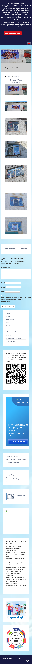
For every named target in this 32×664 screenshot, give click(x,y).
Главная (8, 313)
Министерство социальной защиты (16, 459)
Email (3, 287)
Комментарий (5, 267)
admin (8, 76)
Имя (3, 283)
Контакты (8, 322)
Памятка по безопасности (13, 462)
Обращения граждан (12, 331)
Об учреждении (10, 341)
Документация (10, 319)
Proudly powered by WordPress (12, 658)
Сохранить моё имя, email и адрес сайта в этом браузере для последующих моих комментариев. (16, 299)
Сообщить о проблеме (18, 441)
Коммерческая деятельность (14, 338)
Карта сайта (9, 328)
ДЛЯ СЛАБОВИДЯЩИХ (12, 33)
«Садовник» (23, 248)
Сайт (2, 291)
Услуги (8, 325)
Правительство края (12, 456)
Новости (8, 316)
